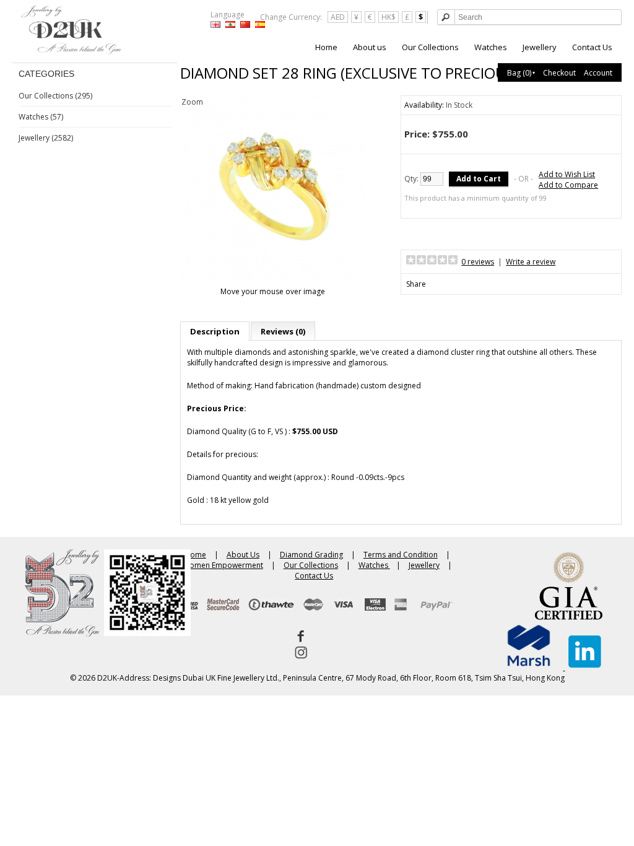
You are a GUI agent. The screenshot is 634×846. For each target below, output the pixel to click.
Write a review (530, 261)
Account (598, 73)
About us (369, 47)
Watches (490, 47)
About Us (243, 554)
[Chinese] (245, 24)
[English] (215, 24)
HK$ (388, 17)
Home (326, 47)
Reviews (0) (283, 331)
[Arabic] (230, 24)
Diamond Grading (311, 554)
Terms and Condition (400, 554)
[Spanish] (260, 24)
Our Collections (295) (55, 95)
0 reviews (477, 261)
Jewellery (540, 47)
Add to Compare (568, 185)
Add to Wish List (567, 174)
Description (215, 331)
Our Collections (430, 47)
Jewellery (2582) (46, 138)
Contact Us (592, 47)
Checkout (559, 73)
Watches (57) (41, 116)
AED (338, 17)
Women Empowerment (223, 565)
